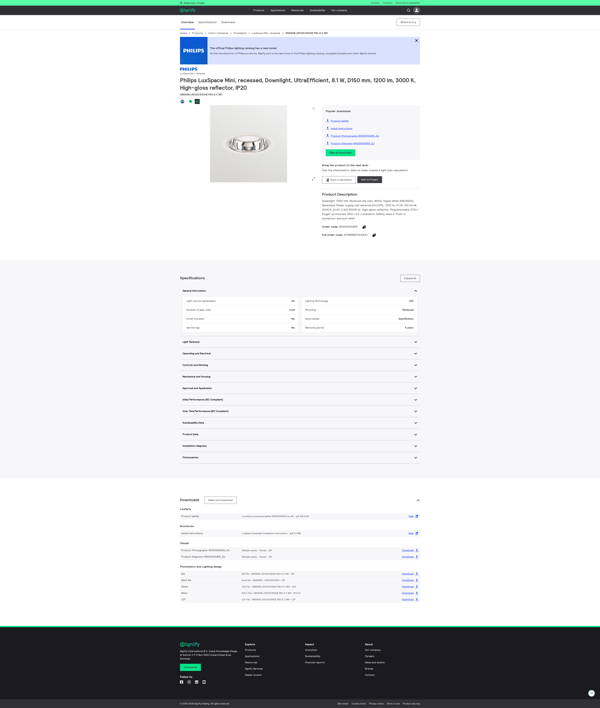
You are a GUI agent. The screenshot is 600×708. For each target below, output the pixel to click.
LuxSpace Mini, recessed (266, 33)
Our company (339, 10)
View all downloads (341, 152)
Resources (297, 10)
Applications (278, 10)
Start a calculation (341, 179)
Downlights (240, 33)
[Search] (408, 10)
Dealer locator (253, 675)
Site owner (343, 703)
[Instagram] (189, 682)
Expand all (410, 278)
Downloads (228, 22)
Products (258, 10)
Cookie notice (359, 703)
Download (408, 550)
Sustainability (317, 10)
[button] (183, 143)
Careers (369, 656)
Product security (411, 703)
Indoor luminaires (218, 33)
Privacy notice (376, 703)
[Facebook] (182, 682)
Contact (370, 675)
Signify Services (254, 668)
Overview (187, 22)
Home (183, 33)
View (411, 516)
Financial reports (315, 662)
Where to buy (408, 22)
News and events (375, 662)
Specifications (207, 22)
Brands (369, 668)
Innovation (311, 650)
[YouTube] (204, 682)
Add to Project (369, 179)
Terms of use (393, 703)
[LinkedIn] (197, 682)
